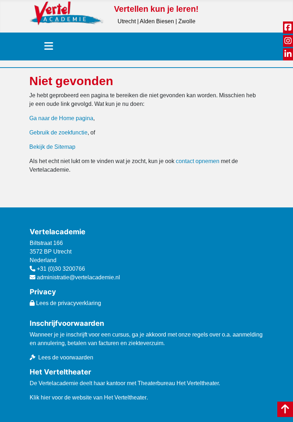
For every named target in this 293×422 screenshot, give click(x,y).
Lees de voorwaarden (65, 357)
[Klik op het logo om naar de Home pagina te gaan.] (67, 13)
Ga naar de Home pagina (61, 118)
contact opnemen (197, 161)
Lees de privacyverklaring (68, 303)
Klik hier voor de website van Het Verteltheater (88, 397)
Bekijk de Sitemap (52, 147)
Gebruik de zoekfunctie (58, 132)
